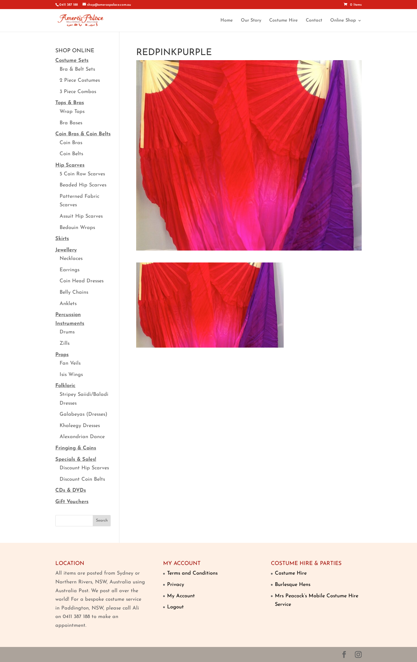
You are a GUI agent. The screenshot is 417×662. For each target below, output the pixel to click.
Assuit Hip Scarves (81, 216)
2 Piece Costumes (80, 80)
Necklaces (71, 258)
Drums (67, 332)
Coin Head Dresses (82, 281)
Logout (175, 607)
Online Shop (343, 20)
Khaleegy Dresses (80, 425)
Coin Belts (71, 154)
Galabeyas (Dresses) (83, 414)
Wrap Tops (72, 111)
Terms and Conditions (192, 573)
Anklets (68, 303)
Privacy (175, 584)
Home (226, 20)
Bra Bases (71, 123)
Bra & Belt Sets (77, 69)
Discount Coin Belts (82, 479)
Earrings (69, 270)
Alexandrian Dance (82, 437)
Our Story (251, 20)
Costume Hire (283, 20)
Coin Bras (71, 143)
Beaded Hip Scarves (83, 185)
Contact (314, 20)
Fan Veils (70, 363)
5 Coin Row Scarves (82, 174)
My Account (181, 596)
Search (102, 520)
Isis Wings (71, 374)
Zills (65, 343)
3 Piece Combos (78, 91)
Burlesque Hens (292, 584)
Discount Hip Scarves (84, 468)
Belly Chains (74, 292)
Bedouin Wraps (77, 227)
